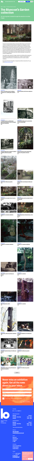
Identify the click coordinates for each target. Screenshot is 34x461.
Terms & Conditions (17, 445)
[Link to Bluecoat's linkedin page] (19, 410)
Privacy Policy (16, 447)
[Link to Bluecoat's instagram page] (15, 410)
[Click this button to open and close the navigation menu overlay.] (32, 1)
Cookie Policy (15, 448)
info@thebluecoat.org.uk (18, 433)
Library (5, 6)
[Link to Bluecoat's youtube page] (18, 410)
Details (24, 458)
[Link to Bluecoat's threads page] (20, 410)
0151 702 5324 (16, 431)
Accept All (30, 458)
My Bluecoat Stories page (9, 62)
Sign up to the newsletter (26, 401)
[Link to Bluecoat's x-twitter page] (14, 410)
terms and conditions (19, 398)
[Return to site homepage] (2, 1)
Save (26, 458)
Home (2, 6)
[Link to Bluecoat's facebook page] (13, 410)
